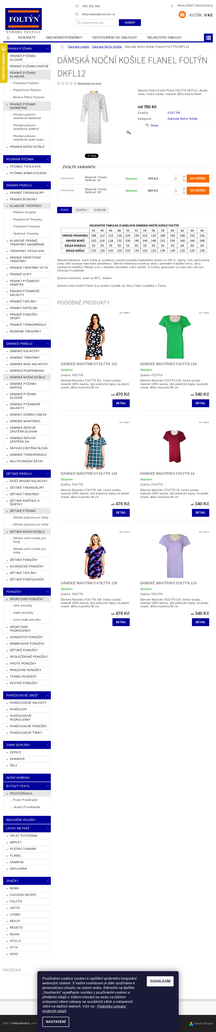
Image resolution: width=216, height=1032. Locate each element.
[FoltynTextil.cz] (38, 21)
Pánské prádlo (19, 185)
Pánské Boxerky (23, 199)
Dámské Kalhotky (25, 351)
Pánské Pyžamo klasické (23, 74)
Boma (14, 888)
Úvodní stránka (8, 37)
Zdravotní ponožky (26, 637)
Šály (13, 765)
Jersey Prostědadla (26, 807)
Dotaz (155, 125)
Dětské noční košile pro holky (29, 550)
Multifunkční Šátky (26, 461)
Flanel (16, 855)
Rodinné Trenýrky (25, 331)
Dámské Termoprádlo (28, 454)
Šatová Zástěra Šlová (28, 448)
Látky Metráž (18, 828)
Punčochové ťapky (26, 732)
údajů (61, 1011)
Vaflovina (18, 868)
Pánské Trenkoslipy (27, 192)
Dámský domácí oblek (28, 414)
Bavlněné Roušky (21, 820)
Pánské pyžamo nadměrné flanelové (27, 116)
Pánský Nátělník (24, 308)
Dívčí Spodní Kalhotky (29, 481)
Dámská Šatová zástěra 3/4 (22, 439)
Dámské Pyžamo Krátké (23, 385)
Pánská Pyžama (19, 48)
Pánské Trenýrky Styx (29, 267)
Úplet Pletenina (24, 835)
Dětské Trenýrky (24, 494)
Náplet (16, 842)
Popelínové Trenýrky (27, 219)
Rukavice (17, 759)
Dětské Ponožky (24, 559)
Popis (65, 210)
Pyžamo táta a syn (25, 166)
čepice (15, 752)
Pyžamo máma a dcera (28, 173)
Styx (14, 947)
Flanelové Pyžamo (26, 83)
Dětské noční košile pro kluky (29, 540)
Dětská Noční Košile (27, 531)
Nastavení (56, 1022)
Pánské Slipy (20, 274)
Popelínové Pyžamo (27, 90)
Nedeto (16, 927)
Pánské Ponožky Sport (24, 316)
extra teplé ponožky (27, 619)
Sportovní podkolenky (20, 628)
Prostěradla (21, 793)
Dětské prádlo (19, 473)
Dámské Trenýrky (25, 357)
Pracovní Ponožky (25, 670)
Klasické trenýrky (26, 205)
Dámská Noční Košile (27, 377)
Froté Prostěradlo (25, 799)
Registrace (204, 5)
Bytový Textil (18, 786)
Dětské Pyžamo (23, 511)
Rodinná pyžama (20, 159)
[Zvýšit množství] (184, 177)
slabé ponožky (23, 612)
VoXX (14, 954)
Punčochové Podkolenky (20, 717)
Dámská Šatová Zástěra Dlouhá (23, 429)
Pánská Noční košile (27, 146)
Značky (12, 881)
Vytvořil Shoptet (203, 1023)
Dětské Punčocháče (27, 579)
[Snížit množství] (184, 180)
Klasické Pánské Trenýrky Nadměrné (27, 242)
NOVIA (14, 934)
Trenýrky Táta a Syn (27, 251)
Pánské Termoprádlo (28, 324)
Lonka (15, 914)
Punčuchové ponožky (28, 726)
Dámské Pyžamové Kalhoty (25, 406)
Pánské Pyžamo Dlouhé (23, 57)
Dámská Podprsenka (27, 370)
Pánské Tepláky (23, 301)
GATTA (15, 908)
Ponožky (13, 591)
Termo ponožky (23, 676)
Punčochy (18, 709)
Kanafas (17, 862)
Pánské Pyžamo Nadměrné (23, 106)
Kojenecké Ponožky (27, 566)
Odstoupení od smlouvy (114, 37)
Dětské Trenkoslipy (27, 487)
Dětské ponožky (24, 650)
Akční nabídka (18, 777)
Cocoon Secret (23, 894)
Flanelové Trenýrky (26, 226)
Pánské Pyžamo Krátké (29, 66)
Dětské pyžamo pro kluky (30, 517)
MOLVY (15, 921)
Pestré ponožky (24, 683)
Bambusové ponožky (27, 643)
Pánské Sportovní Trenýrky (25, 259)
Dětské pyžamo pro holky (31, 524)
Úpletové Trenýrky (26, 233)
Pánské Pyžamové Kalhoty (25, 293)
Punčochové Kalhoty (28, 702)
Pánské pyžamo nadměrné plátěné (26, 127)
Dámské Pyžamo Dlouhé (23, 396)
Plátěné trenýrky (24, 212)
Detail (121, 403)
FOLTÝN (16, 901)
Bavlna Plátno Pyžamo (29, 97)
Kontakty (27, 37)
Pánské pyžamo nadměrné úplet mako (28, 137)
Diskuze (100, 210)
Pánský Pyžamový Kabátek (25, 282)
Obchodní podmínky (64, 37)
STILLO (15, 940)
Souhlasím (160, 981)
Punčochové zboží (22, 695)
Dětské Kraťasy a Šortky (24, 502)
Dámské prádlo (19, 343)
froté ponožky (23, 663)
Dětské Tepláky (23, 573)
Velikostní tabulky (164, 37)
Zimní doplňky (18, 745)
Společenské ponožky (29, 656)
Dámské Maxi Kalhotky (29, 364)
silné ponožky (22, 605)
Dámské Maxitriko (25, 421)
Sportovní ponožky (26, 599)
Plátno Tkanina (23, 848)
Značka (81, 210)
